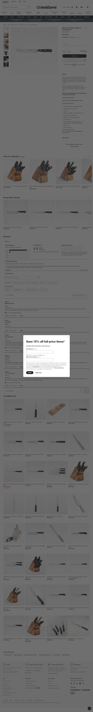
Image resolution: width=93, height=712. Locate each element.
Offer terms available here (59, 367)
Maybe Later (39, 372)
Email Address (31, 349)
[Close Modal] (67, 337)
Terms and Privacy (36, 366)
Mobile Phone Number (33, 357)
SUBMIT (30, 372)
